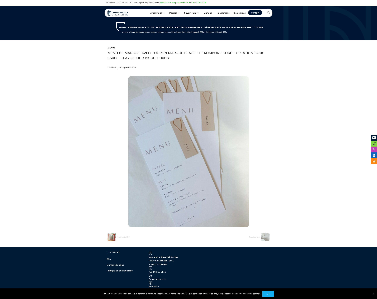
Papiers (173, 13)
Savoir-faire (190, 13)
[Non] (373, 293)
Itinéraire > (154, 286)
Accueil (125, 32)
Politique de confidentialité (120, 270)
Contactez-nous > (157, 279)
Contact (255, 12)
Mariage (208, 13)
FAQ (109, 259)
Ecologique (240, 13)
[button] (269, 13)
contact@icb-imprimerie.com (146, 3)
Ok (268, 293)
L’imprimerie (156, 13)
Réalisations (223, 13)
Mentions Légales (115, 265)
